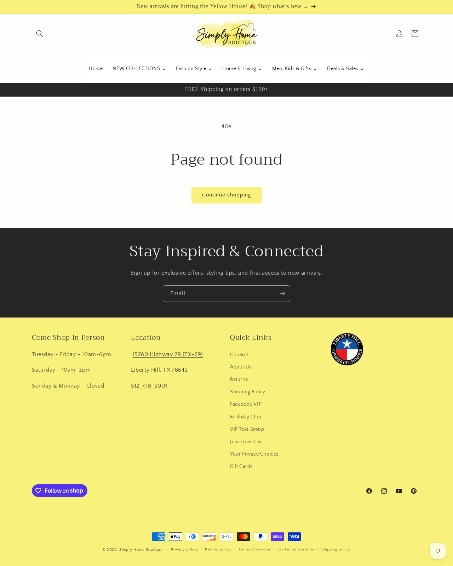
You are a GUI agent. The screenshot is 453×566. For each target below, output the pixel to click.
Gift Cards (241, 466)
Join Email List (246, 441)
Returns (239, 379)
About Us (241, 367)
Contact (239, 354)
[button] (39, 33)
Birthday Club (246, 416)
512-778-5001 (149, 385)
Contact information (295, 549)
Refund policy (218, 549)
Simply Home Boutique (140, 550)
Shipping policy (336, 549)
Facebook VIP (245, 404)
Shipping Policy (247, 391)
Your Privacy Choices (254, 454)
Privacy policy (184, 549)
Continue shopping (226, 195)
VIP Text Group (247, 429)
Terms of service (254, 549)
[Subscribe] (282, 293)
